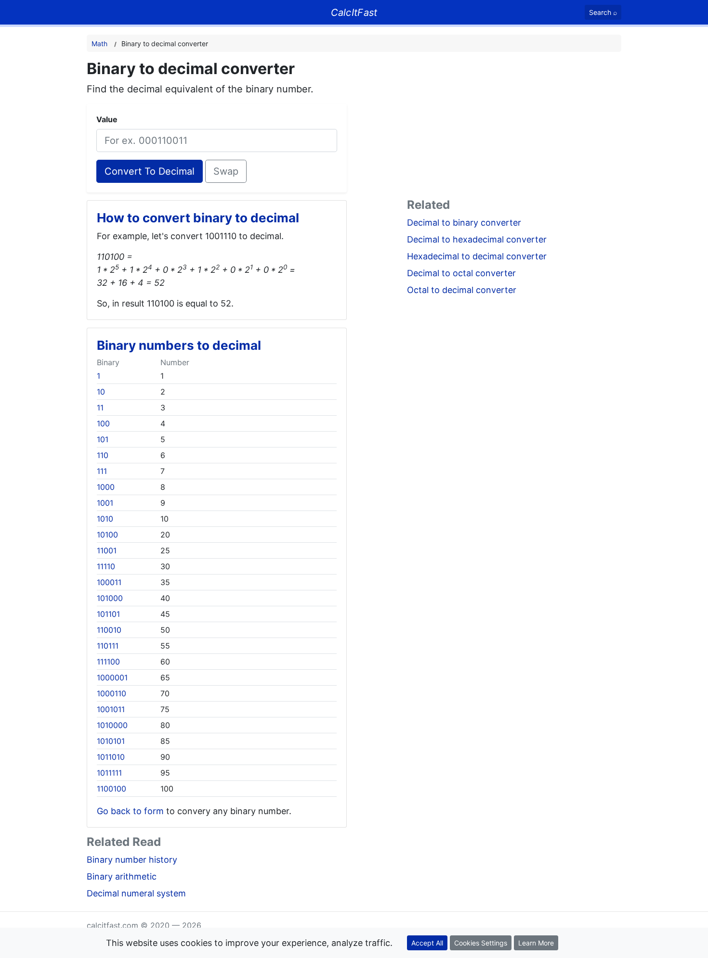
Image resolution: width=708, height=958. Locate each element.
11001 (107, 550)
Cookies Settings (480, 943)
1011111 (109, 773)
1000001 (112, 677)
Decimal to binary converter (464, 222)
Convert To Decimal (150, 171)
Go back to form (130, 811)
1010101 (111, 741)
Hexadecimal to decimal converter (477, 256)
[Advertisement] (514, 127)
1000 (106, 487)
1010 (105, 519)
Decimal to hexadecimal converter (477, 239)
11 (100, 407)
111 (102, 471)
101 (102, 439)
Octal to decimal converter (461, 290)
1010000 (112, 725)
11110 (106, 566)
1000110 (111, 693)
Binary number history (132, 860)
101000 (110, 598)
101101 (108, 614)
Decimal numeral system (136, 893)
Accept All (427, 943)
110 (102, 455)
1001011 (111, 709)
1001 (105, 503)
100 (103, 423)
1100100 (111, 788)
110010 (109, 630)
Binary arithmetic (122, 876)
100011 (109, 582)
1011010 (111, 757)
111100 (108, 661)
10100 (107, 534)
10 (101, 391)
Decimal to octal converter (461, 273)
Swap (225, 171)
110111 (107, 646)
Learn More (536, 943)
